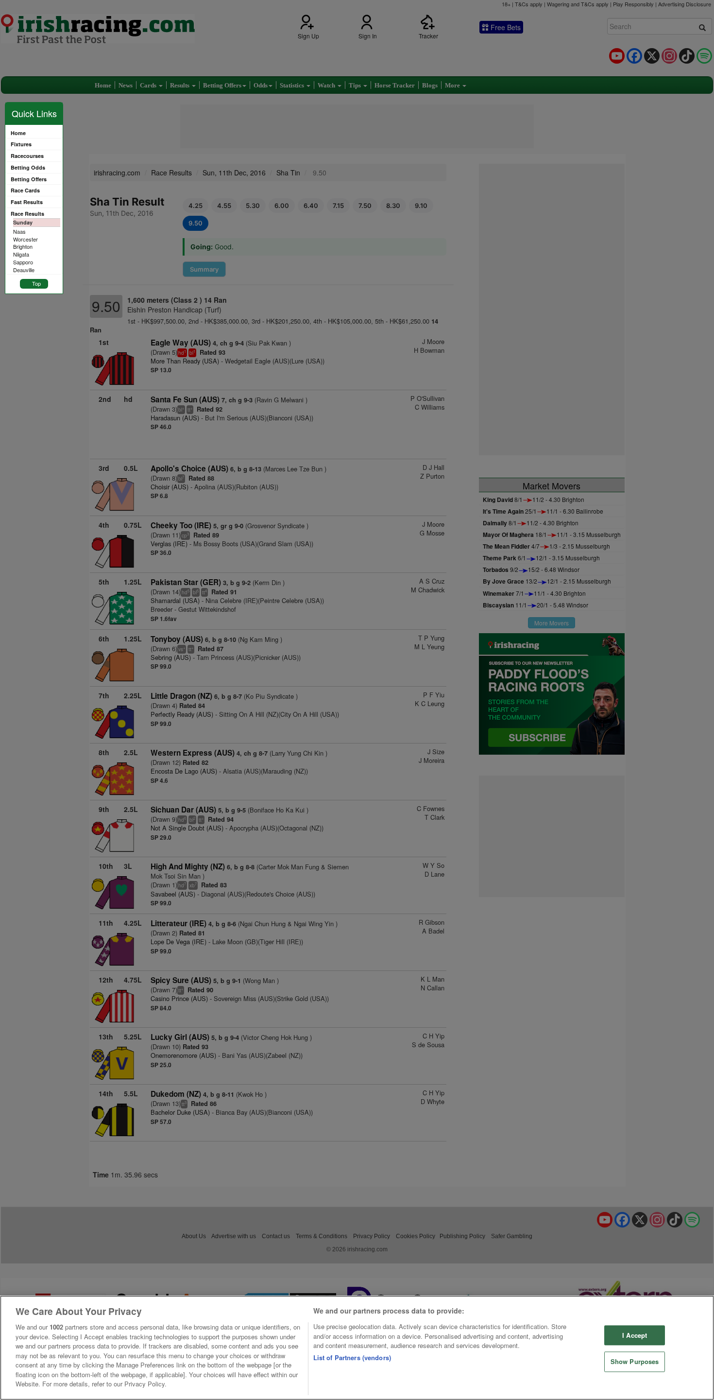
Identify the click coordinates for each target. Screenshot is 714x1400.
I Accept (634, 1335)
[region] (357, 1348)
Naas (19, 231)
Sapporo (23, 262)
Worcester (25, 239)
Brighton (23, 246)
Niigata (21, 254)
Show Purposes (635, 1361)
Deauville (23, 270)
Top (36, 283)
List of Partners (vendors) (352, 1357)
